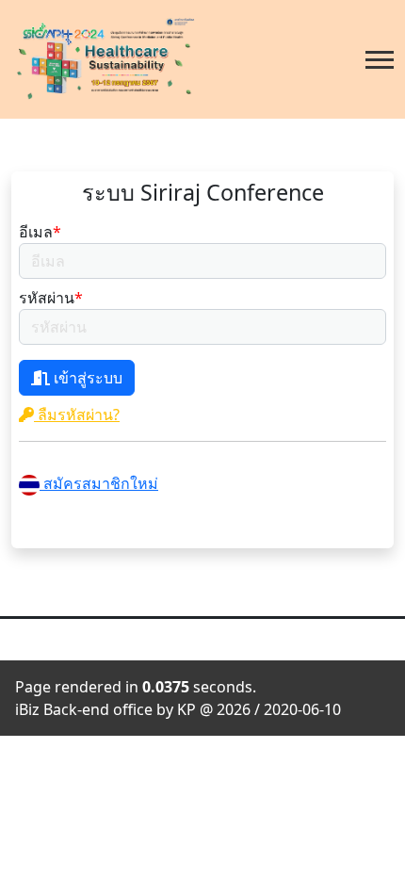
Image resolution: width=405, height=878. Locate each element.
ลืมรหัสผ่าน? (77, 414)
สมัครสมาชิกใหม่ (99, 483)
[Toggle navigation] (379, 60)
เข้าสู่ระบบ (86, 377)
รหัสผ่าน (51, 297)
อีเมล (40, 231)
